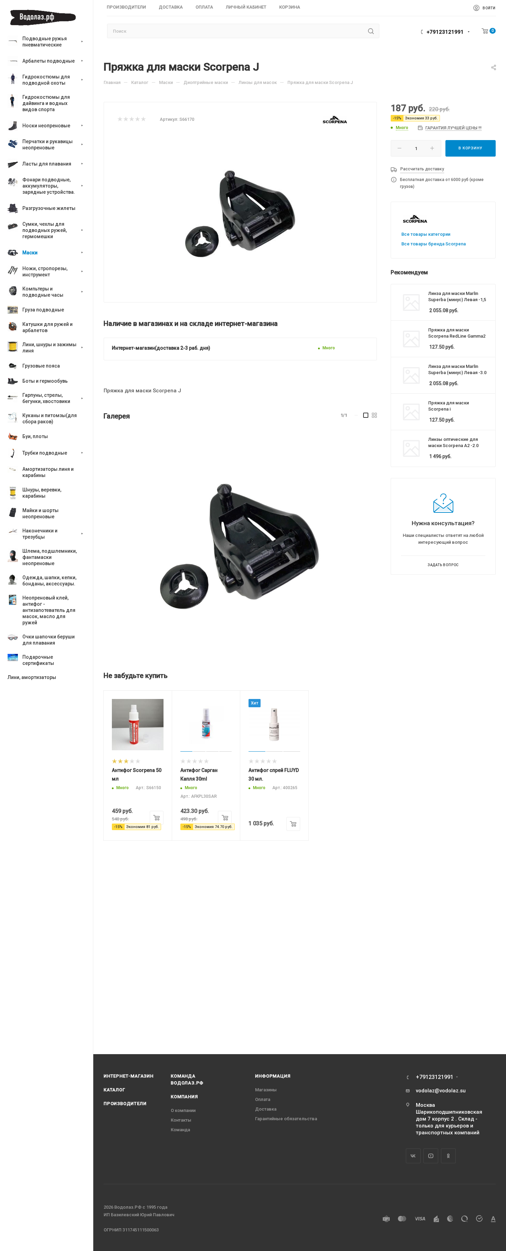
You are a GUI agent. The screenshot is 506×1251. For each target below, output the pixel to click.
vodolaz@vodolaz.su (441, 1091)
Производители (125, 1103)
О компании (183, 1110)
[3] (131, 119)
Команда (180, 1129)
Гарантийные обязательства (286, 1118)
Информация (272, 1076)
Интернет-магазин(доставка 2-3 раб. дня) (161, 348)
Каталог (114, 1089)
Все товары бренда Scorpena (433, 243)
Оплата (262, 1099)
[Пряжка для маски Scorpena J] (240, 543)
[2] (125, 119)
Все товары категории (425, 234)
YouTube (430, 1155)
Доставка (265, 1109)
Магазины (266, 1089)
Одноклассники (448, 1155)
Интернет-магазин (129, 1076)
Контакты (181, 1120)
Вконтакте (413, 1155)
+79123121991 (445, 32)
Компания (184, 1096)
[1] (120, 119)
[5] (143, 119)
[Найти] (370, 31)
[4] (137, 119)
